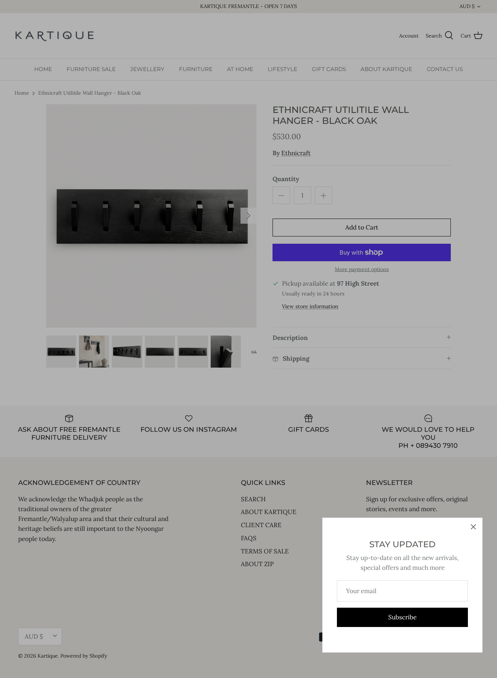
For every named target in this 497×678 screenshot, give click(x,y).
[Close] (473, 527)
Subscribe (402, 617)
